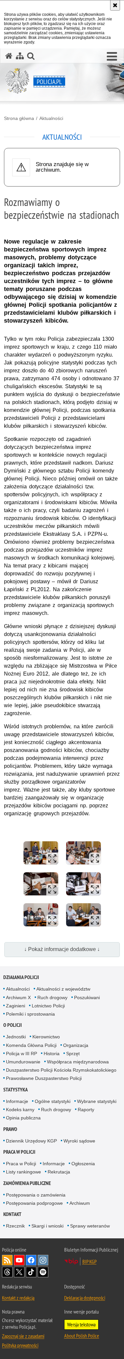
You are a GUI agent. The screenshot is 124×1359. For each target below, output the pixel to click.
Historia (52, 1053)
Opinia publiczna (23, 1117)
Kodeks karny (20, 1109)
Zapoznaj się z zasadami (23, 1336)
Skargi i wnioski (47, 1226)
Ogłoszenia (83, 1163)
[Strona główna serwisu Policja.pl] (9, 56)
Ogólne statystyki (52, 1101)
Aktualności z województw (63, 989)
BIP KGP (89, 1261)
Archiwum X (18, 997)
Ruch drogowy (52, 997)
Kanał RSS (7, 1260)
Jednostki (16, 1036)
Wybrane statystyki (96, 1101)
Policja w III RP (21, 1053)
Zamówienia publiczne (27, 1183)
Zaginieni (15, 1005)
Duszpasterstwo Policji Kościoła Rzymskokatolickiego (61, 1070)
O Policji (12, 1025)
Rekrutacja (59, 1171)
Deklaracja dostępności (84, 1297)
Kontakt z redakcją (18, 1297)
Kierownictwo (46, 1036)
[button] (112, 57)
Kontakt (12, 1214)
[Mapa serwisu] (20, 56)
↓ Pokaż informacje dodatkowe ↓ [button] (62, 949)
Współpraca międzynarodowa (78, 1061)
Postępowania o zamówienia (35, 1195)
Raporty (86, 1109)
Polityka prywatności (20, 1345)
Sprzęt (73, 1053)
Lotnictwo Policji (48, 1005)
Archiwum (79, 1203)
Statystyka (15, 1089)
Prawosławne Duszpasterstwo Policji (44, 1078)
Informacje (17, 1101)
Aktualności (51, 118)
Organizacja (75, 1045)
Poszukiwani (87, 997)
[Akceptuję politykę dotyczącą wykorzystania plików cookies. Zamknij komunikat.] (115, 5)
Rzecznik (15, 1226)
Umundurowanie (23, 1061)
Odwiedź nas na (19, 1260)
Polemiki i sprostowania (30, 1014)
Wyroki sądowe (79, 1140)
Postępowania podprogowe (34, 1203)
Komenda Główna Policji (31, 1045)
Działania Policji (21, 977)
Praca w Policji (19, 1151)
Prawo (10, 1129)
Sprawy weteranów (90, 1226)
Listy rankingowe (23, 1171)
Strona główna (19, 118)
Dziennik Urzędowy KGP (31, 1140)
